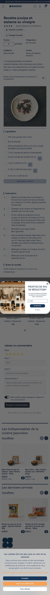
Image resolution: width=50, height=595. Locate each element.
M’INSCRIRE (37, 305)
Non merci (37, 309)
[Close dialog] (47, 284)
